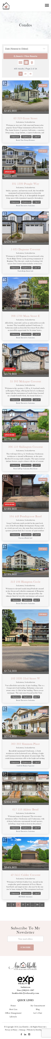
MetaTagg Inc (40, 1030)
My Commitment (37, 1005)
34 (37, 904)
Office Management (13, 1013)
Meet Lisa (13, 1009)
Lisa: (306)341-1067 (25, 990)
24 (25, 73)
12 (20, 73)
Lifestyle (13, 1017)
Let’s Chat (37, 1013)
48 (30, 73)
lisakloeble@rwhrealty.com (25, 993)
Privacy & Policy (11, 1030)
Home (13, 1005)
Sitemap (22, 1030)
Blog (38, 1009)
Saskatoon (25, 987)
